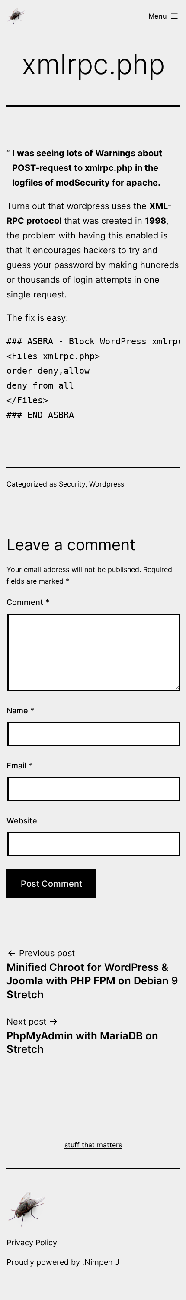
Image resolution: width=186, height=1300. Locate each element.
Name (20, 710)
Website (21, 820)
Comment (27, 602)
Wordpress (106, 484)
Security (72, 484)
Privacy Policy (31, 1242)
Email (19, 765)
